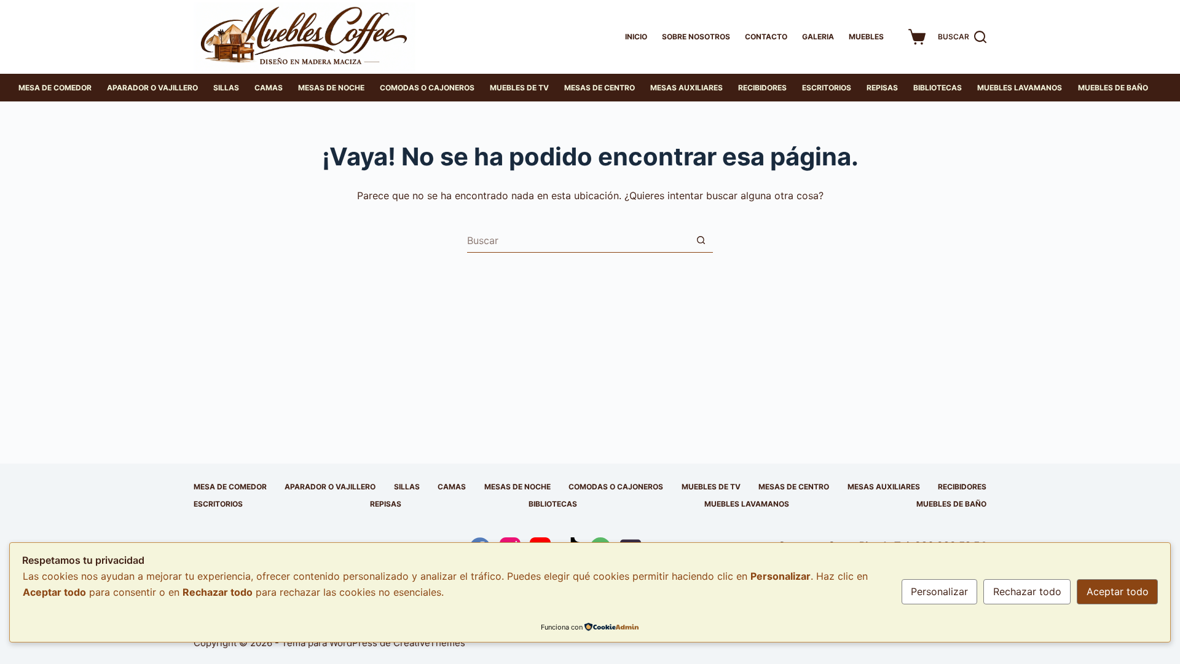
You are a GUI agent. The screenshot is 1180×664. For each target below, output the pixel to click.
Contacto (766, 36)
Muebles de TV (519, 87)
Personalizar (939, 591)
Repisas (882, 87)
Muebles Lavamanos (1019, 87)
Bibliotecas (937, 87)
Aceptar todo (1118, 591)
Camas (268, 87)
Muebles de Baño (1113, 87)
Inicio (636, 36)
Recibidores (762, 87)
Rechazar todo (1027, 591)
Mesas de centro (599, 87)
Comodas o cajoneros (427, 87)
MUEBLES (866, 36)
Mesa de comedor (55, 87)
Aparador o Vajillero (152, 87)
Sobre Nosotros (696, 36)
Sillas (226, 87)
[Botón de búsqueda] (700, 240)
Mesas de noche (331, 87)
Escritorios (826, 87)
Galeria (818, 36)
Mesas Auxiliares (686, 87)
